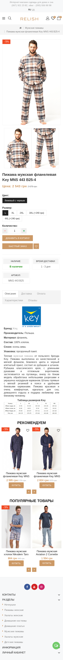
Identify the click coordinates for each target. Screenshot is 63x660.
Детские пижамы (13, 642)
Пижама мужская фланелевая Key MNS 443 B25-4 (32, 31)
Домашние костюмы (15, 620)
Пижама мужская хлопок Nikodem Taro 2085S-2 (16, 554)
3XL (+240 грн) (36, 213)
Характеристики (14, 300)
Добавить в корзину (18, 238)
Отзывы (32, 300)
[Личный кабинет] (48, 18)
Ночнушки (10, 604)
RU (29, 10)
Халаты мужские (13, 636)
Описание (10, 293)
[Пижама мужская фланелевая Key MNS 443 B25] (17, 148)
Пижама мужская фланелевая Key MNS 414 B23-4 (16, 476)
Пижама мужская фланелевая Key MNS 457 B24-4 (47, 476)
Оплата (41, 293)
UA (33, 10)
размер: (7, 208)
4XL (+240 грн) (12, 218)
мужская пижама (23, 356)
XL (12, 213)
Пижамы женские (14, 610)
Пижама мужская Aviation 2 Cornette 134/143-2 (47, 554)
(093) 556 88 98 (44, 5)
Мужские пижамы (34, 28)
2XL (22, 213)
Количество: (10, 226)
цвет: (5, 195)
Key (15, 328)
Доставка (26, 293)
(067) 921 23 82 (20, 5)
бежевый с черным (15, 200)
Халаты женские (13, 615)
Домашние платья (14, 626)
